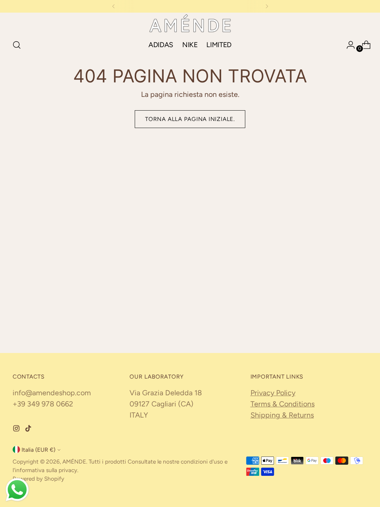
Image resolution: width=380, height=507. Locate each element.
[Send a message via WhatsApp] (17, 489)
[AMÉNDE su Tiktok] (28, 429)
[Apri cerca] (16, 44)
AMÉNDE (74, 461)
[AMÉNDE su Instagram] (17, 429)
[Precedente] (113, 6)
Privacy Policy (272, 392)
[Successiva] (267, 6)
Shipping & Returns (282, 414)
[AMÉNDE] (190, 23)
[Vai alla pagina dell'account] (347, 44)
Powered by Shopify (38, 478)
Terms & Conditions (282, 403)
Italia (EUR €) (38, 449)
